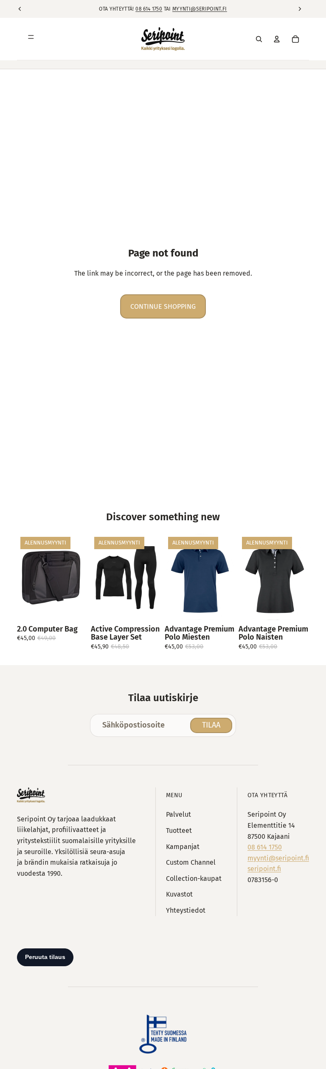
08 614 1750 (148, 9)
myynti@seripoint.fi (199, 9)
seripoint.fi (264, 869)
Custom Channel (191, 862)
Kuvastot (179, 894)
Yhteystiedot (185, 910)
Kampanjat (183, 847)
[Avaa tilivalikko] (276, 39)
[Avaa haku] (259, 39)
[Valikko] (31, 39)
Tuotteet (179, 830)
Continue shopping (163, 306)
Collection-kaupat (194, 878)
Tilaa (211, 725)
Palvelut (178, 814)
